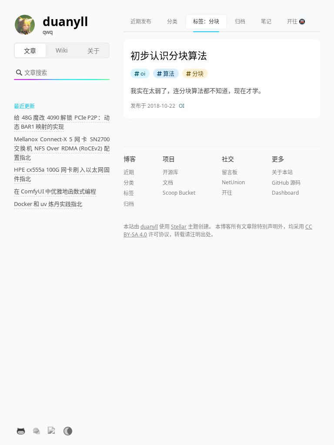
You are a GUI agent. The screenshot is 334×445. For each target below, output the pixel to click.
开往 (227, 192)
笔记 (266, 21)
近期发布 (140, 21)
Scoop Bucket (179, 192)
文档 (168, 182)
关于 (93, 50)
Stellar (179, 226)
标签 (129, 193)
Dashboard (285, 192)
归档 (240, 21)
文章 (30, 50)
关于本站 (282, 172)
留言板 (229, 172)
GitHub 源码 (286, 182)
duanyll (149, 226)
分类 (172, 21)
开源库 (170, 172)
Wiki (62, 50)
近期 (129, 172)
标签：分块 (206, 21)
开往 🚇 (296, 21)
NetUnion (233, 182)
